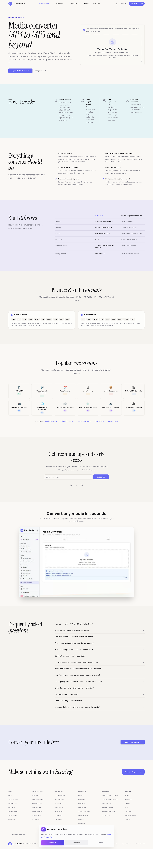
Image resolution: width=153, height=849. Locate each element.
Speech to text (36, 807)
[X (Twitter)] (76, 485)
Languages (81, 799)
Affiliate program (130, 815)
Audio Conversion (84, 421)
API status (58, 819)
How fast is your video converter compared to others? (77, 675)
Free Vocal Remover (108, 811)
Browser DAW (36, 815)
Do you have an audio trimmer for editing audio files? (77, 662)
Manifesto (128, 799)
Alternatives (82, 807)
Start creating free (132, 772)
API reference (59, 799)
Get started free (137, 4)
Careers (127, 803)
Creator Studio (43, 4)
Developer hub (60, 795)
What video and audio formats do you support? (74, 643)
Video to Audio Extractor (110, 799)
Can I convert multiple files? (66, 694)
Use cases (81, 803)
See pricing (39, 71)
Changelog (58, 815)
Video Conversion (67, 421)
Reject (100, 842)
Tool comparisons (84, 811)
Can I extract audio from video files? (70, 656)
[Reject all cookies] (110, 828)
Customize (77, 842)
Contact (127, 819)
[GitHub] (81, 485)
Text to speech (13, 799)
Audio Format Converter (110, 795)
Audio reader (12, 815)
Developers (59, 4)
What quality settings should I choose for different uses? (78, 681)
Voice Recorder (107, 803)
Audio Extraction (51, 421)
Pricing (85, 4)
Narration (11, 819)
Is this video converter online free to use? (72, 630)
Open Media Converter (20, 71)
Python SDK (59, 807)
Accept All (52, 842)
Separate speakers (38, 799)
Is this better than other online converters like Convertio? (78, 669)
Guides (80, 795)
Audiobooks (12, 803)
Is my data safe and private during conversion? (74, 688)
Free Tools (96, 4)
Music (10, 795)
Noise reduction (37, 803)
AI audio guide (83, 815)
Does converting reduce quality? (68, 701)
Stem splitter (36, 795)
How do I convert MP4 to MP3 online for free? (74, 624)
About (127, 795)
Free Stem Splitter (108, 807)
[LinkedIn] (71, 485)
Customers (128, 811)
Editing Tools (99, 421)
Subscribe (101, 477)
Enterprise (73, 4)
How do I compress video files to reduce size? (74, 649)
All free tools (106, 815)
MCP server (59, 811)
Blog (126, 807)
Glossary (81, 819)
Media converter (37, 811)
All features (35, 819)
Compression (113, 421)
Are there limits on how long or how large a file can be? (77, 707)
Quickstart (58, 803)
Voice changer (13, 811)
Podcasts (11, 807)
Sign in (123, 4)
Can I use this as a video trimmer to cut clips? (74, 637)
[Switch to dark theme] (117, 4)
